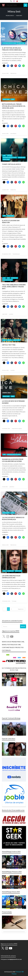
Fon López (14, 601)
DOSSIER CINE (10, 570)
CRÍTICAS (9, 155)
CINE (4, 155)
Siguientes (20, 609)
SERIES (12, 99)
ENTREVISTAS (14, 277)
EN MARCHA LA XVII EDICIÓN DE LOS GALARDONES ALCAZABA (12, 460)
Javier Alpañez (13, 133)
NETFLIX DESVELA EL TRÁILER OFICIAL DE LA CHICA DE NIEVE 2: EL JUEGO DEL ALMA (13, 106)
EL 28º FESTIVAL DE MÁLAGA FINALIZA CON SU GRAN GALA (12, 49)
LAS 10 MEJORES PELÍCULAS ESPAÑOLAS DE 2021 (11, 577)
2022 (4, 277)
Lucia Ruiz (11, 314)
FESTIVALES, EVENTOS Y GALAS (9, 43)
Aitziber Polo (13, 189)
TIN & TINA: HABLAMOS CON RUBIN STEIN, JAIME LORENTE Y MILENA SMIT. (14, 286)
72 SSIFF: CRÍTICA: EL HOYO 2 (11, 164)
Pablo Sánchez (13, 73)
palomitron (12, 486)
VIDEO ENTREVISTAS (7, 279)
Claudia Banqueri (16, 254)
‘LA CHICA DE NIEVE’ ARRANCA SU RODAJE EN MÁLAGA (13, 518)
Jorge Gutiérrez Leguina (17, 428)
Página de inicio (10, 15)
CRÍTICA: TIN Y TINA (8, 345)
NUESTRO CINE (21, 157)
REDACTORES (21, 43)
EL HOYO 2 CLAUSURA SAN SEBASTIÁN (10, 221)
